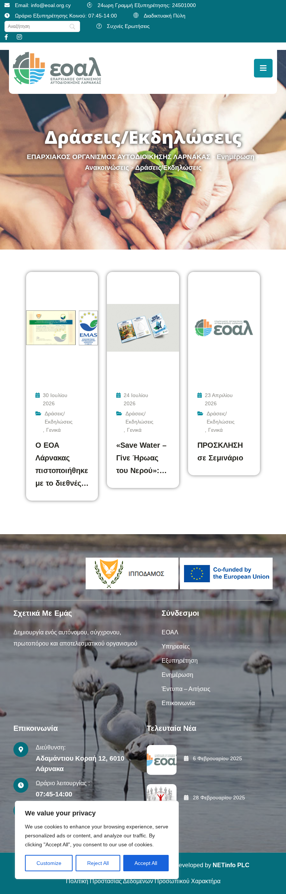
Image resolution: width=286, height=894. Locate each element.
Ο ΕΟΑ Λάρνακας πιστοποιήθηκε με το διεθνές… (62, 464)
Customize (48, 863)
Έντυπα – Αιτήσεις (186, 689)
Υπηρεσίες (176, 646)
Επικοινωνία (178, 703)
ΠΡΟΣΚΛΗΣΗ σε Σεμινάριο (220, 451)
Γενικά (53, 430)
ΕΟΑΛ (170, 632)
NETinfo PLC (231, 865)
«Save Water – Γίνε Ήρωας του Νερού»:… (141, 458)
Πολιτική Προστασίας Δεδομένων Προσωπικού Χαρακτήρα (143, 881)
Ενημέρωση (177, 675)
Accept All (145, 863)
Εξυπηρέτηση (180, 660)
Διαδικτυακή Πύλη (164, 16)
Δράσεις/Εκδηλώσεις (59, 417)
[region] (97, 840)
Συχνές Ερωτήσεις (128, 26)
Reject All (98, 863)
